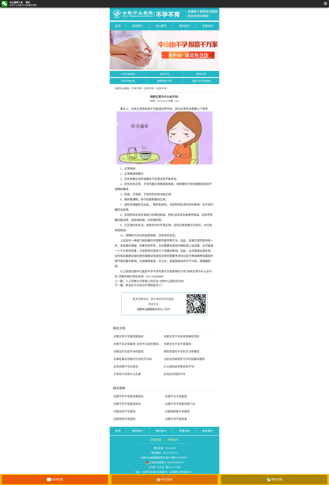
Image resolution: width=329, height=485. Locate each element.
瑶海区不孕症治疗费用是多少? (144, 285)
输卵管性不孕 (164, 81)
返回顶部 (156, 439)
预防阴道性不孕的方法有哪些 (181, 351)
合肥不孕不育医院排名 (127, 403)
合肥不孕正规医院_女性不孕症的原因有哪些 (140, 344)
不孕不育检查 (128, 81)
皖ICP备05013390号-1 (177, 457)
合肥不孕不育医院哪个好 (179, 403)
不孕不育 (136, 88)
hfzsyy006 (170, 448)
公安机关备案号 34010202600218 (166, 462)
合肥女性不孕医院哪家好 (128, 336)
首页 (118, 25)
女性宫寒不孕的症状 (125, 366)
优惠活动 (207, 25)
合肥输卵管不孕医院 (177, 411)
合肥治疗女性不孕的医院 (128, 351)
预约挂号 (184, 25)
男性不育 (201, 74)
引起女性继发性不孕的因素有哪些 (184, 359)
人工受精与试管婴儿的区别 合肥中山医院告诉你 (155, 281)
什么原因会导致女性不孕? (179, 366)
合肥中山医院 (122, 88)
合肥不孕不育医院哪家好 (128, 396)
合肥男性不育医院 (124, 419)
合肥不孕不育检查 (175, 419)
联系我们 (207, 431)
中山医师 (161, 25)
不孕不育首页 (128, 74)
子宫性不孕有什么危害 (127, 374)
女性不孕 (164, 74)
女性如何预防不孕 (175, 374)
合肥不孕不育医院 (201, 81)
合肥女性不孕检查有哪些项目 (181, 336)
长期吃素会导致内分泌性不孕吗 (132, 359)
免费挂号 (173, 439)
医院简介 (137, 25)
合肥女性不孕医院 (124, 411)
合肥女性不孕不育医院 (177, 344)
